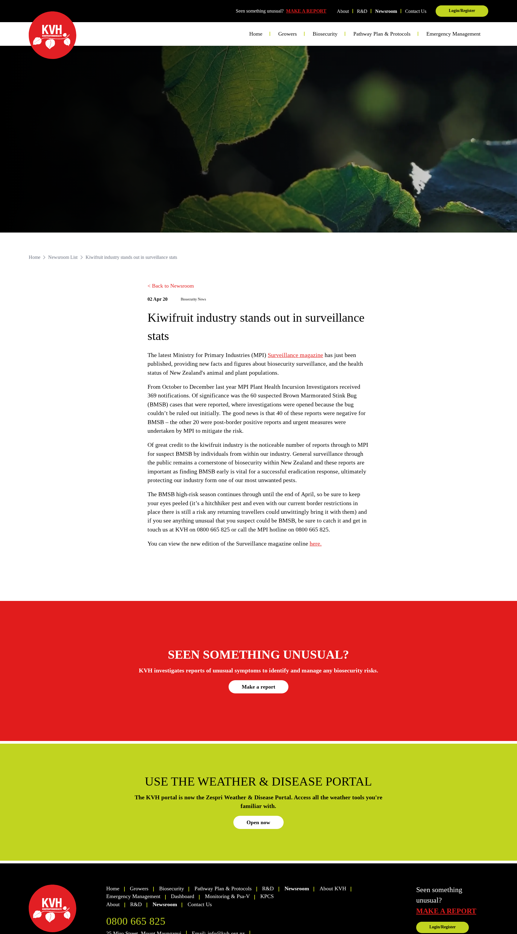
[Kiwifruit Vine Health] (65, 908)
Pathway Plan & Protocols (223, 889)
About (343, 11)
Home (255, 34)
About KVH (333, 889)
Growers (139, 889)
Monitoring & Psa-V (227, 896)
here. (316, 543)
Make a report (258, 687)
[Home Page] (52, 35)
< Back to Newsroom (171, 286)
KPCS (267, 896)
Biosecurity (171, 889)
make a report (446, 911)
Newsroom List (62, 257)
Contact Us (415, 11)
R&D (362, 11)
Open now (258, 822)
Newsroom (386, 11)
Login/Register (462, 10)
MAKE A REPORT (306, 10)
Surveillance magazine (295, 355)
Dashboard (182, 896)
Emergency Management (453, 34)
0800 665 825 (135, 921)
